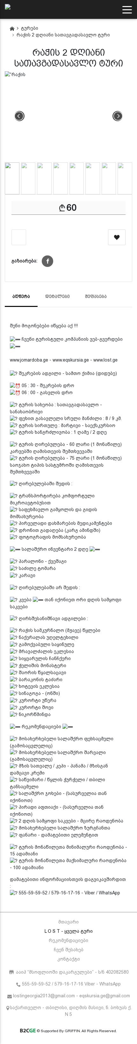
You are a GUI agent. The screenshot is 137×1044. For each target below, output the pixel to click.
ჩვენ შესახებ (68, 949)
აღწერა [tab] (21, 296)
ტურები (29, 28)
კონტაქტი (68, 959)
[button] (47, 261)
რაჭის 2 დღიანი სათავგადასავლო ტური (63, 34)
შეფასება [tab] (96, 296)
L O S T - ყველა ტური (69, 931)
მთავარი (68, 921)
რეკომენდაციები (68, 940)
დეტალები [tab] (57, 296)
